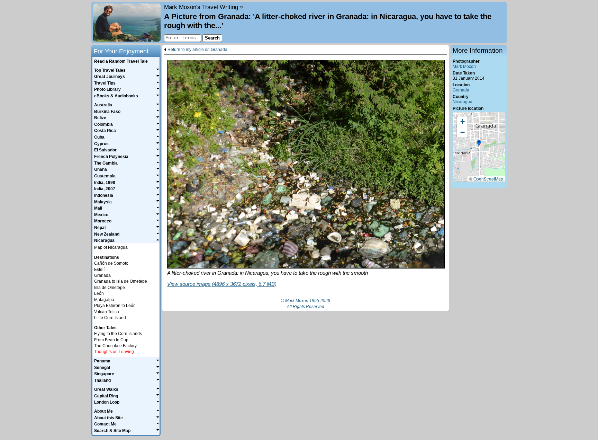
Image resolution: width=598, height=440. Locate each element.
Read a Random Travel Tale (121, 61)
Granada (461, 90)
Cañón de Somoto (111, 263)
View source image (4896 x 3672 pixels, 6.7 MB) (222, 284)
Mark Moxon (464, 66)
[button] (479, 143)
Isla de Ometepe (109, 287)
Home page (127, 22)
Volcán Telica (106, 311)
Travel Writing (203, 6)
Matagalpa (104, 299)
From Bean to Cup (111, 339)
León (99, 293)
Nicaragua (462, 101)
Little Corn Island (110, 317)
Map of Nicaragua (111, 247)
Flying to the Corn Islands (118, 333)
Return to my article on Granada (197, 49)
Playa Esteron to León (115, 305)
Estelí (99, 269)
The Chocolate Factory (115, 345)
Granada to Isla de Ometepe (120, 281)
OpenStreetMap (488, 179)
